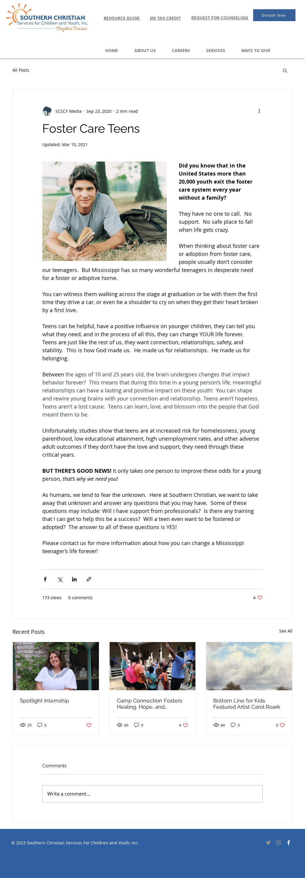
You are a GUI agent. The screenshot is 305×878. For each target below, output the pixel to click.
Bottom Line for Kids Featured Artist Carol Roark (246, 703)
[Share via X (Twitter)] (60, 579)
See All (285, 631)
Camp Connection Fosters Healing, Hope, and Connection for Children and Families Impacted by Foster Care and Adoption (152, 703)
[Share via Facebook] (45, 579)
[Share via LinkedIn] (74, 579)
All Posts (21, 70)
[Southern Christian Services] (288, 842)
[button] (285, 70)
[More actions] (259, 111)
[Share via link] (89, 579)
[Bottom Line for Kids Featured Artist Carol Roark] (249, 666)
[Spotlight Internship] (56, 666)
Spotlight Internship (44, 700)
